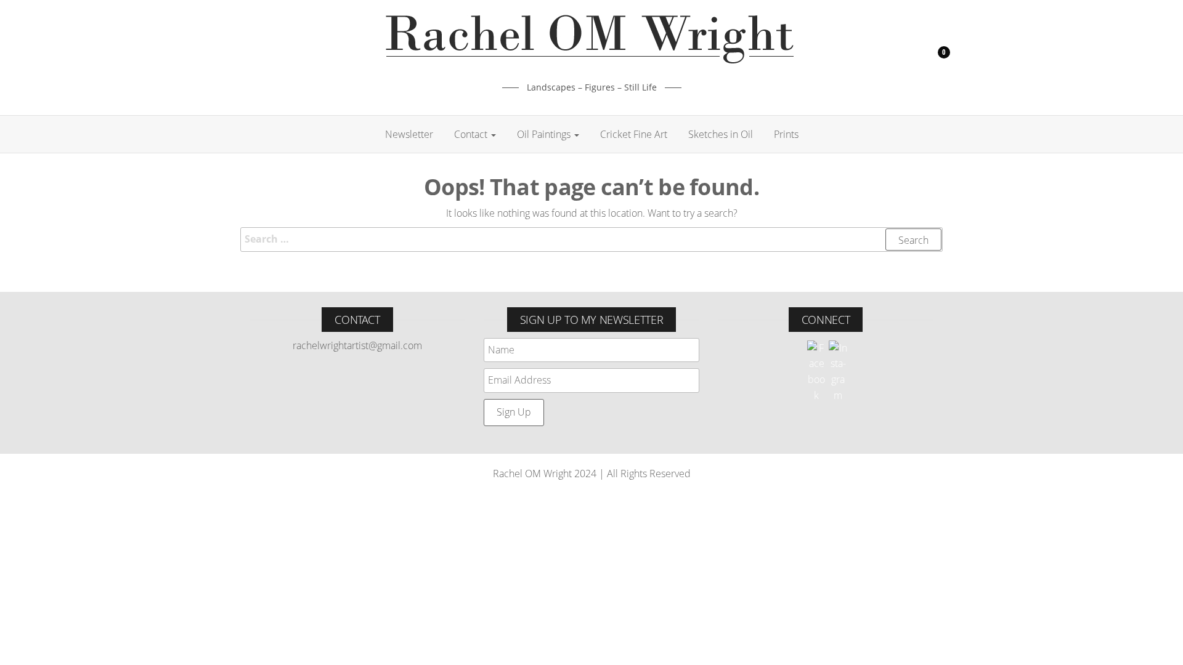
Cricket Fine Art (633, 134)
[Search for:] (591, 239)
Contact (472, 134)
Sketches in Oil (720, 134)
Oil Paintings (545, 134)
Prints (786, 134)
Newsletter (409, 134)
